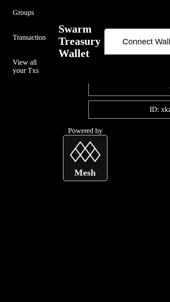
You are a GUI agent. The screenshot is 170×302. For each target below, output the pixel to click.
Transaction (29, 37)
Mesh (85, 172)
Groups (23, 12)
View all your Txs (26, 66)
